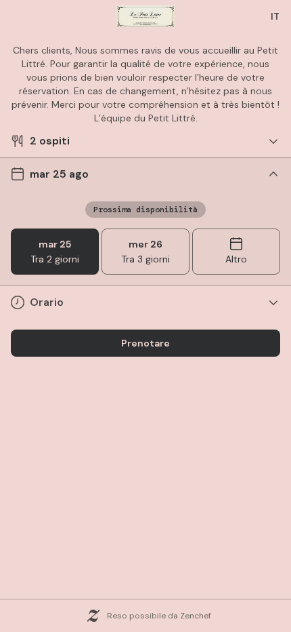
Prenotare (145, 343)
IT (275, 16)
